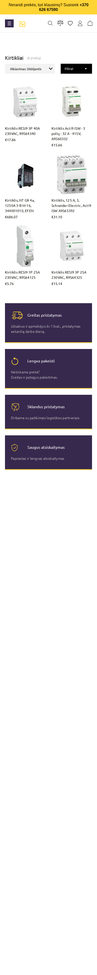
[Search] (50, 23)
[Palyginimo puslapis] (60, 23)
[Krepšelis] (90, 23)
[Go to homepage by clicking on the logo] (22, 23)
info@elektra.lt (52, 969)
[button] (30, 69)
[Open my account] (80, 23)
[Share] (70, 23)
